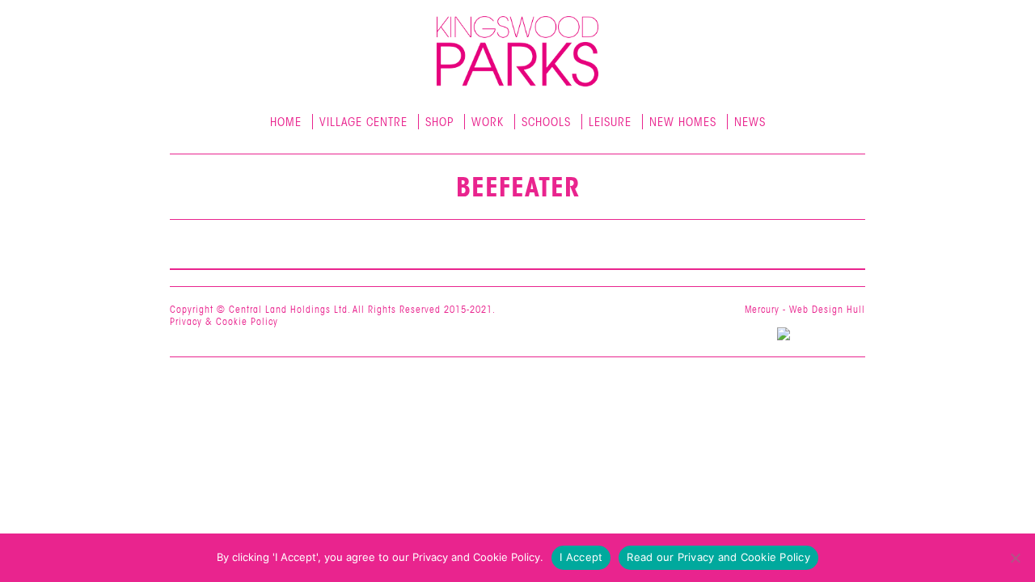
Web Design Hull (827, 309)
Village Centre (363, 122)
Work (487, 122)
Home (286, 122)
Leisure (610, 122)
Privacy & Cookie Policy (224, 321)
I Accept (581, 556)
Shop (439, 122)
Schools (546, 122)
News (750, 122)
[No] (1015, 558)
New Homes (682, 122)
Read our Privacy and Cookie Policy (718, 556)
